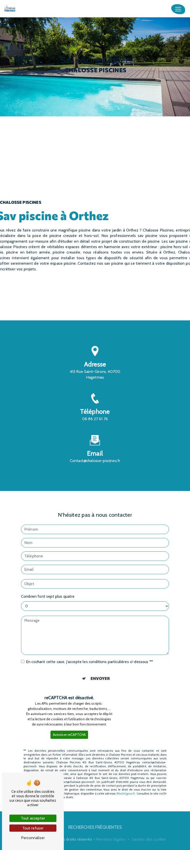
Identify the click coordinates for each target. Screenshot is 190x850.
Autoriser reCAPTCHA (69, 734)
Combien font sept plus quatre (48, 596)
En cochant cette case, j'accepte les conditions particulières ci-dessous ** (89, 661)
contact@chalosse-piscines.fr (95, 460)
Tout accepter (33, 818)
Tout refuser (33, 828)
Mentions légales (111, 839)
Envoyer (100, 678)
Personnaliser (33, 837)
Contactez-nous (95, 303)
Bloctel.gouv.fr (126, 793)
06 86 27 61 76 (95, 418)
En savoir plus (95, 289)
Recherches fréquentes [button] (95, 827)
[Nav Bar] (178, 9)
